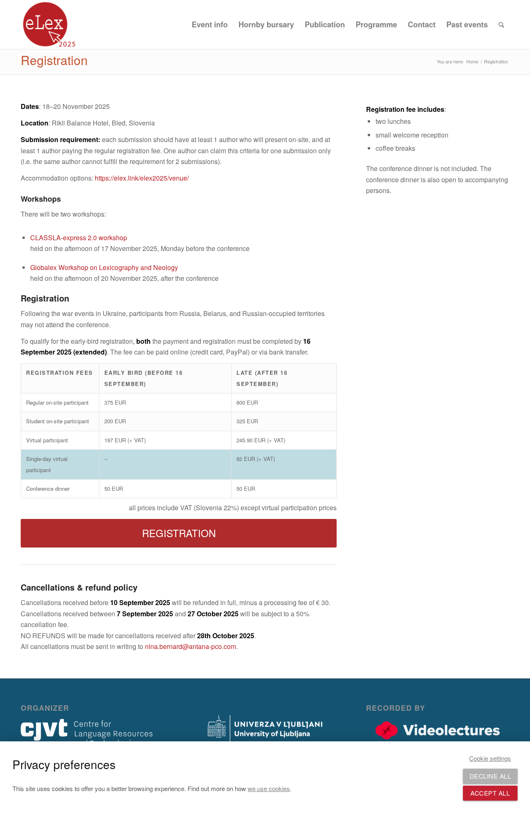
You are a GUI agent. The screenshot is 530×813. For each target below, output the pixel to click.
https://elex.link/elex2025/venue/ (142, 178)
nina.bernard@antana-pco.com (190, 646)
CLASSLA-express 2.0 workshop (78, 237)
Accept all (490, 793)
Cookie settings (490, 758)
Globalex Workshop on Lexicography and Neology (104, 267)
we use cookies (269, 788)
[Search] (501, 24)
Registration (54, 60)
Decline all (490, 776)
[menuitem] (209, 24)
